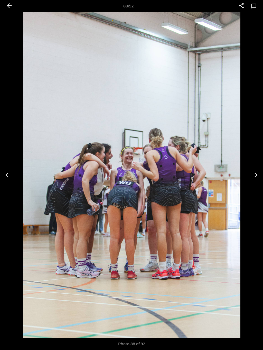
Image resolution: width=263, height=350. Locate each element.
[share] (241, 6)
